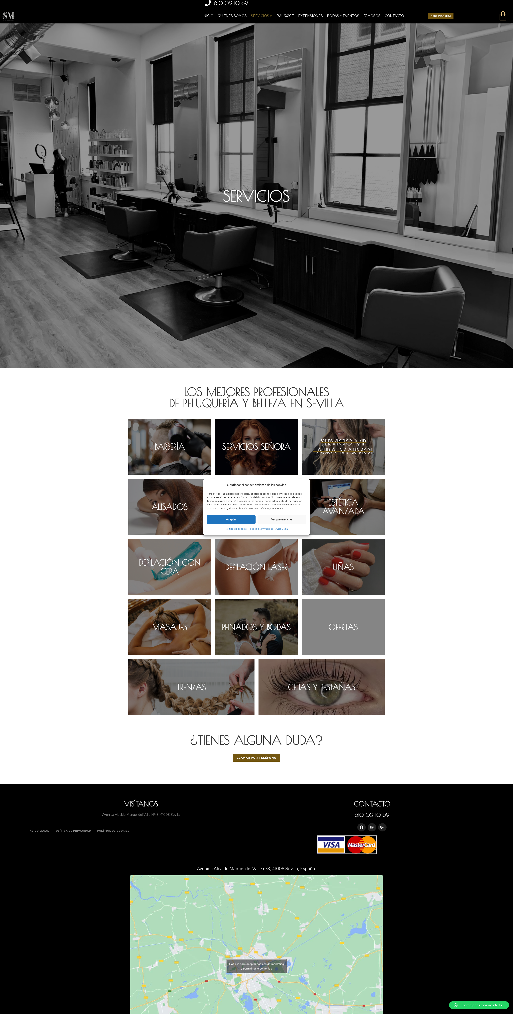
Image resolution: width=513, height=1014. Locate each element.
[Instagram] (372, 827)
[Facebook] (361, 827)
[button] (256, 758)
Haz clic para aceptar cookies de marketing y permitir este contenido (256, 966)
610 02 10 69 (231, 3)
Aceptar (231, 519)
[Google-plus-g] (382, 827)
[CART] (503, 16)
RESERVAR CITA (441, 16)
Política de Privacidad (261, 528)
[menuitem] (208, 16)
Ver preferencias (282, 519)
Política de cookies (235, 528)
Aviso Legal (282, 528)
